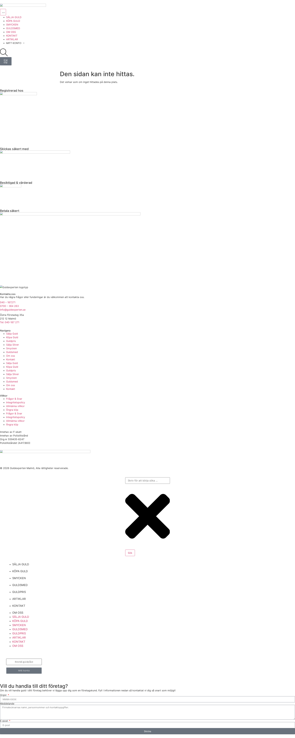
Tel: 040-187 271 (9, 322)
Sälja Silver (12, 344)
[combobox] (147, 480)
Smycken (11, 348)
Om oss (10, 355)
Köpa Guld (12, 337)
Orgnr (3, 695)
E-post (4, 721)
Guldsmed (12, 352)
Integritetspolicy (15, 402)
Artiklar (19, 598)
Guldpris (11, 341)
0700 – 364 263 (9, 306)
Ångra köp (12, 409)
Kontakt (10, 359)
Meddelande (7, 703)
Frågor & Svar (14, 398)
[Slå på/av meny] (3, 12)
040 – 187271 (7, 302)
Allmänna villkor (15, 406)
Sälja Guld (12, 333)
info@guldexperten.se (13, 309)
